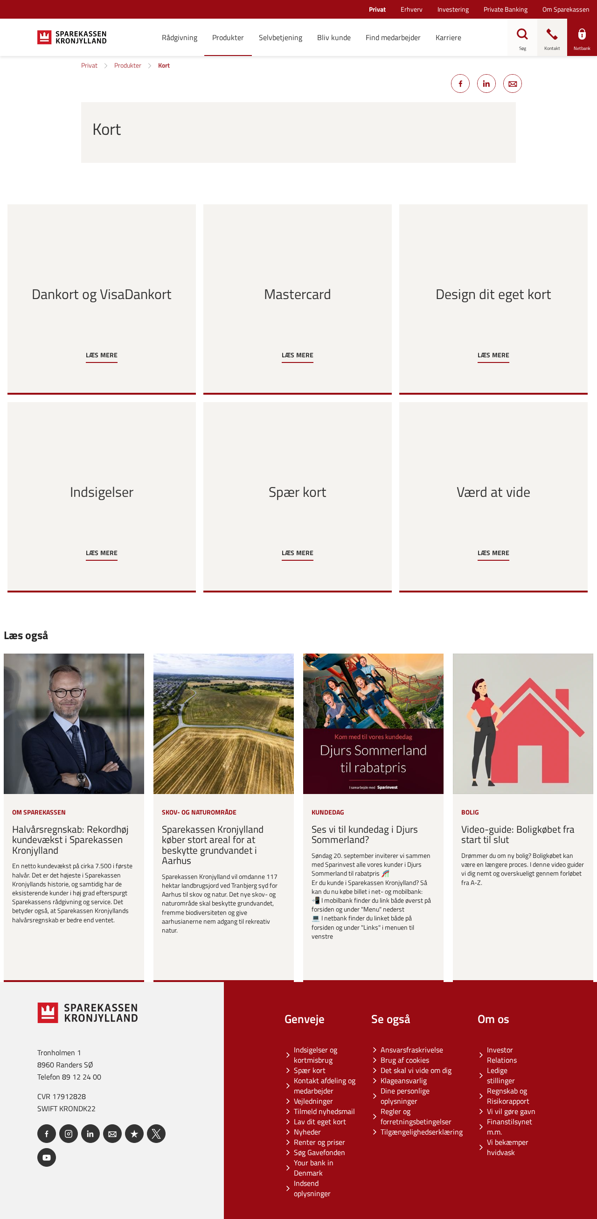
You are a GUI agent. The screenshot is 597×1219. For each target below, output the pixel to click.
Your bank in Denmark (313, 1167)
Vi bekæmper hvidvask (507, 1147)
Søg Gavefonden (319, 1152)
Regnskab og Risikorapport (508, 1096)
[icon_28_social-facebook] (46, 1133)
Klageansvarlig (404, 1080)
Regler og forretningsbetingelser (416, 1116)
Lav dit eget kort (320, 1121)
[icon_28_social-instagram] (68, 1133)
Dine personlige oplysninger (405, 1096)
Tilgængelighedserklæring (422, 1132)
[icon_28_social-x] (156, 1133)
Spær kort (310, 1070)
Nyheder (307, 1132)
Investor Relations (502, 1055)
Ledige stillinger (501, 1075)
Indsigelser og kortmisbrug (315, 1055)
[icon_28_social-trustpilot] (134, 1133)
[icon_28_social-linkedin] (90, 1133)
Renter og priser (319, 1142)
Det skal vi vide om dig (416, 1070)
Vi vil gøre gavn (511, 1111)
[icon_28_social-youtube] (46, 1157)
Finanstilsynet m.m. (509, 1126)
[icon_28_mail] (112, 1133)
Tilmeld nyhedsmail (324, 1111)
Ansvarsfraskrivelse (412, 1050)
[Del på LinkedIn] (486, 83)
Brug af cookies (405, 1060)
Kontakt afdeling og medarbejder (324, 1085)
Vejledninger (313, 1101)
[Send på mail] (512, 83)
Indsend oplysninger (312, 1188)
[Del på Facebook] (460, 83)
